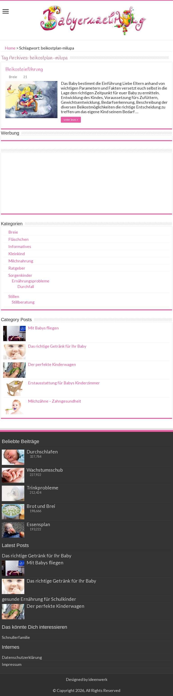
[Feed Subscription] (171, 58)
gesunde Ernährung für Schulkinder (39, 599)
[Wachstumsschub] (13, 475)
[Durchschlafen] (13, 457)
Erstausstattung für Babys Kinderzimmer (64, 382)
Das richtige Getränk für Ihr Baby (57, 346)
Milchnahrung (20, 260)
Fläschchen (18, 239)
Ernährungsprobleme (30, 280)
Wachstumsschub (45, 470)
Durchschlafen (42, 451)
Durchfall (25, 286)
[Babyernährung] (86, 19)
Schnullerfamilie (16, 637)
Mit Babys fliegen (43, 327)
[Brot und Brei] (13, 511)
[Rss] (86, 685)
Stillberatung (23, 302)
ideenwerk (98, 679)
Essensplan (38, 524)
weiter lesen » (71, 119)
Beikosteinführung (24, 69)
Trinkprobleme (42, 487)
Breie (13, 77)
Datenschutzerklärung (22, 657)
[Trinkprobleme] (13, 493)
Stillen (13, 296)
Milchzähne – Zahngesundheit (54, 401)
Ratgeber (16, 268)
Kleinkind (16, 253)
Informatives (19, 246)
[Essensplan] (13, 530)
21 (25, 77)
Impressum (11, 664)
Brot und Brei (41, 506)
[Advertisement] (86, 183)
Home (10, 47)
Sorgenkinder (20, 275)
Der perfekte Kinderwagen (52, 364)
